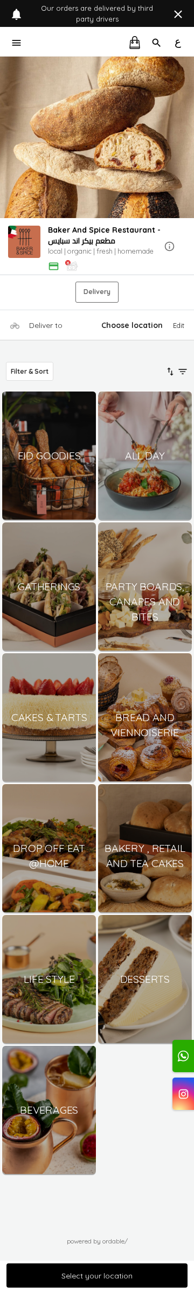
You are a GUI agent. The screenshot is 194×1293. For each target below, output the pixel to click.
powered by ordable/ (97, 1241)
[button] (97, 247)
